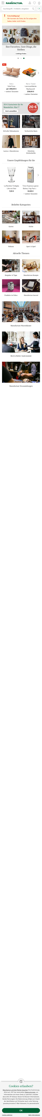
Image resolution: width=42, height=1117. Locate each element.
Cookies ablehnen (7, 1115)
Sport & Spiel (31, 246)
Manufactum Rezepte (31, 275)
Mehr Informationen (34, 1115)
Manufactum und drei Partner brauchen (15, 1090)
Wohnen (11, 246)
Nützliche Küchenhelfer (31, 152)
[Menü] (3, 3)
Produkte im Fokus (11, 295)
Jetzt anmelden (7, 103)
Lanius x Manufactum (11, 151)
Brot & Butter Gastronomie (21, 356)
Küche (31, 226)
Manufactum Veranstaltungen (21, 386)
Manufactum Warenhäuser (21, 325)
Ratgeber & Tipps (11, 275)
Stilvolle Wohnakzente (11, 131)
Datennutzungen (30, 1092)
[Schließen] (38, 103)
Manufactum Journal (31, 295)
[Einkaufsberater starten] (38, 8)
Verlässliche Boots (31, 131)
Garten (11, 226)
